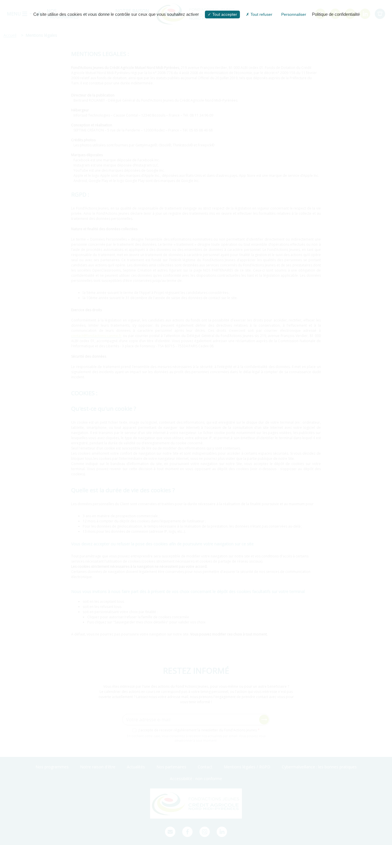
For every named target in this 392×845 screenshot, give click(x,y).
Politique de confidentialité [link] (336, 14)
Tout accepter (224, 14)
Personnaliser (293, 14)
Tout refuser (260, 14)
